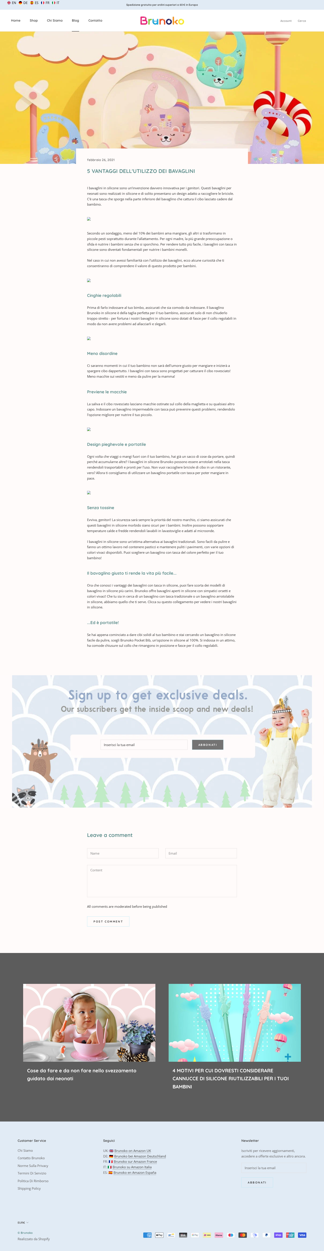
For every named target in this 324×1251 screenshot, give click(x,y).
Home (15, 20)
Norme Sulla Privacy (33, 1165)
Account (286, 21)
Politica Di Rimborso (33, 1181)
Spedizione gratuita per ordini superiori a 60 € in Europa (162, 4)
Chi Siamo (55, 20)
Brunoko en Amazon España (135, 1172)
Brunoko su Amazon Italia (132, 1167)
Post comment (108, 921)
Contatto (95, 20)
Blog (75, 20)
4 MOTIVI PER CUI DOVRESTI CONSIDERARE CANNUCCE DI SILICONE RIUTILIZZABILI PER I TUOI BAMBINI (231, 1078)
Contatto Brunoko (31, 1158)
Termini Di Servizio (32, 1173)
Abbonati (207, 744)
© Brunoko (25, 1232)
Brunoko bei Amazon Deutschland (140, 1156)
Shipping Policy (29, 1188)
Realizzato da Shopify (34, 1239)
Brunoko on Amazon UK (132, 1150)
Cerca (302, 21)
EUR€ (21, 1222)
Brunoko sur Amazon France (135, 1161)
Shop (34, 20)
